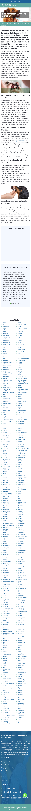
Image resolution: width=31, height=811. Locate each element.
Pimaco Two (6, 640)
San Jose (5, 570)
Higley (19, 430)
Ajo (18, 706)
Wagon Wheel (6, 389)
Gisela (19, 322)
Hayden (20, 434)
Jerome (20, 414)
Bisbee (19, 660)
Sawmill (5, 552)
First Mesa (20, 495)
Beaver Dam (21, 665)
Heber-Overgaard (22, 432)
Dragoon (20, 527)
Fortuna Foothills (22, 477)
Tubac (4, 425)
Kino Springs (21, 396)
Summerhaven (6, 489)
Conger (20, 721)
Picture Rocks (6, 644)
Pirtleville (5, 626)
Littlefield (20, 362)
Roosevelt (20, 525)
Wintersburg (6, 335)
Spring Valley (6, 511)
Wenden (5, 374)
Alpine (19, 697)
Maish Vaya (21, 351)
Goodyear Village (22, 450)
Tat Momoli (5, 464)
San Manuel (6, 566)
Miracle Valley (6, 723)
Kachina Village (22, 410)
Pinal (4, 638)
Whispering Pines (7, 365)
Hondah (20, 426)
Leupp (19, 367)
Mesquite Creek (22, 324)
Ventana (5, 400)
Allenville (20, 723)
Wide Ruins (6, 355)
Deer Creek (21, 543)
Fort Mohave (21, 482)
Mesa (19, 330)
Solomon (5, 703)
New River (5, 697)
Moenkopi (5, 719)
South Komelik (6, 514)
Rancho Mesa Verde (8, 608)
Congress (20, 565)
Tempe (4, 455)
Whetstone (5, 367)
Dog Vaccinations (6, 774)
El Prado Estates (22, 504)
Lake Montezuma (22, 378)
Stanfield (5, 531)
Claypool (20, 570)
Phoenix (5, 647)
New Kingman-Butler (8, 699)
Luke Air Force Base (23, 355)
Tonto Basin (6, 437)
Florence (20, 491)
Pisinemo (5, 624)
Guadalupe (20, 443)
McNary (20, 335)
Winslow (5, 339)
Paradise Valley (7, 669)
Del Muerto (20, 541)
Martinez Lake (6, 441)
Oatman (5, 462)
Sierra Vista (6, 527)
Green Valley (21, 444)
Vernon (4, 396)
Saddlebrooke (6, 579)
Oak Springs (6, 692)
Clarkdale (20, 574)
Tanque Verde (6, 466)
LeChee (20, 369)
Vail (4, 412)
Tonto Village (6, 435)
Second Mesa (6, 545)
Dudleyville (21, 520)
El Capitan (20, 507)
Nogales (5, 696)
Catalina (20, 613)
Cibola (19, 581)
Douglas (20, 529)
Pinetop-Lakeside (7, 631)
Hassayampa (21, 715)
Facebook (19, 809)
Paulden (5, 660)
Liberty (19, 719)
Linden (19, 365)
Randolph (20, 653)
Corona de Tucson (22, 556)
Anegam (20, 692)
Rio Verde (5, 595)
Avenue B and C (22, 672)
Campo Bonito (21, 629)
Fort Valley (20, 478)
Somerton (5, 518)
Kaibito (19, 407)
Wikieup (5, 353)
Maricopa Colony (7, 493)
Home (2, 23)
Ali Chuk (5, 671)
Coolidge (20, 563)
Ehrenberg (20, 509)
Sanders (5, 559)
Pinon (4, 627)
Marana (20, 340)
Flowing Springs (22, 489)
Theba (4, 452)
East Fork (20, 674)
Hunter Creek (21, 421)
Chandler (20, 599)
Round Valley (6, 586)
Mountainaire (6, 710)
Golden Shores (22, 455)
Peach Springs (6, 656)
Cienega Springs (22, 579)
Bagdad (20, 667)
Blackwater (20, 654)
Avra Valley (21, 669)
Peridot (4, 651)
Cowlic (19, 548)
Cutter (19, 547)
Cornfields (20, 559)
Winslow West (6, 337)
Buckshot (20, 644)
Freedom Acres (7, 403)
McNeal (20, 333)
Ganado (20, 468)
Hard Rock (20, 435)
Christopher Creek (22, 588)
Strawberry (5, 491)
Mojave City (21, 712)
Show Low (5, 529)
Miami (4, 724)
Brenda (19, 647)
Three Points (6, 450)
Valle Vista (5, 407)
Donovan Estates (22, 531)
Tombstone (5, 444)
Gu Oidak (5, 385)
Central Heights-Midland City (22, 601)
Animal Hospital (5, 765)
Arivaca (20, 685)
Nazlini (4, 705)
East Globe (20, 514)
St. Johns (5, 505)
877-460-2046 (9, 789)
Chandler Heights (22, 597)
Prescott (5, 618)
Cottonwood (21, 552)
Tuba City (5, 426)
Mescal (19, 326)
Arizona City (21, 681)
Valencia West (6, 410)
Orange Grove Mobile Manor (8, 684)
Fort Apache (21, 486)
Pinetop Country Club (8, 633)
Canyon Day (21, 624)
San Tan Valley (7, 561)
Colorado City (21, 566)
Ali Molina (5, 556)
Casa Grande (21, 618)
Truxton (5, 430)
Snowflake (5, 522)
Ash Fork (20, 676)
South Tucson (6, 513)
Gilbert (19, 462)
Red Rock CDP (7, 602)
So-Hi (4, 520)
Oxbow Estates (7, 680)
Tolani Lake (6, 448)
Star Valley (5, 500)
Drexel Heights (22, 523)
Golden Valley (21, 453)
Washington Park (7, 380)
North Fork (5, 649)
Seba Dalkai (6, 547)
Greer (4, 475)
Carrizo (4, 371)
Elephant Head (22, 502)
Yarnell (4, 331)
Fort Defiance (21, 484)
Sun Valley (5, 480)
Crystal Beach (21, 349)
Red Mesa (5, 606)
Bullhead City (21, 642)
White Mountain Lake (8, 364)
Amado (19, 696)
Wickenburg (6, 356)
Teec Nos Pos (6, 459)
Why (4, 358)
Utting (4, 414)
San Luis (5, 568)
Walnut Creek (6, 382)
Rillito (4, 601)
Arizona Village (22, 680)
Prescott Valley (7, 617)
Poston (4, 620)
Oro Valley (5, 681)
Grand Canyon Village (23, 448)
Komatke (20, 385)
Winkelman (6, 340)
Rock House (6, 593)
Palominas (5, 672)
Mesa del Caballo (22, 328)
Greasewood (21, 446)
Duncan (20, 518)
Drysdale (20, 522)
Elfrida (19, 500)
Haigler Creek (21, 439)
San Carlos (6, 572)
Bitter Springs (21, 658)
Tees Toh (5, 457)
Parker (4, 667)
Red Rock (5, 604)
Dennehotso (21, 540)
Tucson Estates (7, 421)
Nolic (4, 694)
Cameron (20, 633)
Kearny (19, 400)
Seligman (5, 540)
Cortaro (20, 554)
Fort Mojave (21, 710)
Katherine (20, 405)
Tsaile (4, 428)
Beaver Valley (21, 663)
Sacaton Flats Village (8, 581)
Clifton (19, 568)
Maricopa (20, 339)
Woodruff (20, 511)
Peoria (4, 653)
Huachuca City (21, 423)
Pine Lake (20, 347)
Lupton (19, 353)
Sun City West (6, 484)
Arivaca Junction (22, 683)
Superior (5, 473)
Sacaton (5, 583)
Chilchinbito (21, 595)
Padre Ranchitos (7, 678)
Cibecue (20, 583)
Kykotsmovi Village (23, 383)
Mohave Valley (6, 717)
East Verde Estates (23, 513)
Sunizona (5, 478)
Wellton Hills (6, 376)
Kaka (19, 586)
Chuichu (20, 584)
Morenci (5, 714)
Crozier (4, 676)
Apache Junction (22, 687)
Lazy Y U (20, 373)
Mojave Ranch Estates (9, 715)
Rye (4, 439)
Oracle (4, 687)
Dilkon (19, 342)
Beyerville (20, 694)
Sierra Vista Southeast (9, 525)
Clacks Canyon (22, 575)
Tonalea (20, 371)
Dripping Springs (22, 392)
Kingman (20, 398)
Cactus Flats (21, 636)
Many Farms (21, 344)
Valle (4, 405)
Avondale (20, 671)
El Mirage (20, 505)
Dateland (20, 545)
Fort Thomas (21, 480)
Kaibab (19, 409)
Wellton (5, 378)
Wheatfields (6, 369)
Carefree (20, 622)
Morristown (5, 712)
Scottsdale (5, 548)
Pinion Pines (6, 629)
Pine (4, 636)
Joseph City (21, 412)
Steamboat (5, 498)
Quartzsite (5, 615)
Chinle (19, 593)
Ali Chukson (21, 699)
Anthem (20, 688)
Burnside (20, 640)
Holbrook (20, 428)
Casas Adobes (21, 617)
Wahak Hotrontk (7, 387)
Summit (5, 487)
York (4, 330)
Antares (20, 690)
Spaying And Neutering (7, 768)
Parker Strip (6, 665)
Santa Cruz (6, 557)
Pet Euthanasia (5, 777)
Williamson (6, 346)
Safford (4, 577)
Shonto (4, 532)
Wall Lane (5, 383)
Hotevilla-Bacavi (22, 425)
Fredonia (20, 471)
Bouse (19, 651)
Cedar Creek (21, 608)
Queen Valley (6, 611)
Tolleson (5, 446)
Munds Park (6, 708)
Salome (5, 574)
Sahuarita (5, 575)
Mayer (19, 337)
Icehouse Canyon (22, 419)
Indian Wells (6, 622)
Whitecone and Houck (8, 362)
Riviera (19, 714)
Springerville (6, 509)
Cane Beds (21, 626)
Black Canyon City (22, 656)
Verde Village (6, 398)
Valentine (5, 409)
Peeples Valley (7, 654)
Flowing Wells (21, 487)
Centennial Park (22, 606)
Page (4, 674)
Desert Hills (21, 538)
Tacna (4, 468)
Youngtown (6, 326)
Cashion (20, 615)
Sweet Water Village (23, 389)
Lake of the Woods (22, 376)
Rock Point (5, 592)
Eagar (19, 516)
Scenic (4, 550)
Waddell (5, 391)
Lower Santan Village (23, 358)
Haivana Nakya (22, 437)
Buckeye (20, 645)
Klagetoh (20, 394)
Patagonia (5, 662)
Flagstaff (20, 493)
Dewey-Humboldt (22, 536)
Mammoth (20, 346)
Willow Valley (6, 344)
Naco (4, 706)
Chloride (20, 590)
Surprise (5, 471)
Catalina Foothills (22, 611)
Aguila (19, 708)
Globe (19, 459)
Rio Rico (5, 597)
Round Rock (6, 588)
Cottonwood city (22, 550)
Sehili (4, 541)
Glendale (20, 461)
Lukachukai (21, 356)
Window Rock (6, 342)
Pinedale (5, 635)
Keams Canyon (22, 401)
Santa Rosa (6, 554)
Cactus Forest (21, 635)
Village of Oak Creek (8, 392)
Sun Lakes (5, 482)
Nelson (4, 701)
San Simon (6, 563)
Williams (5, 347)
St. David (5, 507)
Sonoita (5, 516)
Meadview (20, 331)
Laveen (20, 374)
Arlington (20, 678)
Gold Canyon (21, 457)
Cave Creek (21, 610)
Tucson (4, 423)
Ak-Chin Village (22, 705)
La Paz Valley (21, 382)
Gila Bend (20, 466)
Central (19, 604)
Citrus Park (20, 577)
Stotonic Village (7, 496)
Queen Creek (6, 613)
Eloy (19, 496)
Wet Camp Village (7, 373)
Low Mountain (21, 360)
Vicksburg (5, 394)
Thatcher (5, 453)
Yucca (4, 324)
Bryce (19, 627)
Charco (19, 701)
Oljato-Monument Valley (7, 689)
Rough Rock (6, 590)
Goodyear (20, 452)
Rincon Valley (6, 599)
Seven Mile (6, 536)
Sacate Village (6, 584)
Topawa (5, 432)
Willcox (4, 349)
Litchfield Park (21, 364)
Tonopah (5, 443)
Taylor (4, 461)
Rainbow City (6, 610)
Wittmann (5, 333)
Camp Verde (21, 631)
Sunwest (5, 477)
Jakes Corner (21, 417)
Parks (4, 663)
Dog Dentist (4, 771)
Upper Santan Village (8, 495)
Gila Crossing (21, 464)
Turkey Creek (6, 417)
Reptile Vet (4, 780)
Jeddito (19, 416)
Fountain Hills (21, 475)
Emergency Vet (5, 762)
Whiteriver (5, 360)
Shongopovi (6, 534)
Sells (4, 538)
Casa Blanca (21, 620)
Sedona (5, 543)
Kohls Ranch (21, 387)
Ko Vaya (20, 391)
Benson (20, 662)
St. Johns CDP (6, 504)
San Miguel (6, 565)
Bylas (19, 638)
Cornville (20, 557)
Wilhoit (4, 351)
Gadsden (20, 470)
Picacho (5, 645)
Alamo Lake (21, 703)
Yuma (4, 322)
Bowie (19, 649)
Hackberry (20, 441)
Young (4, 328)
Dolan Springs (21, 534)
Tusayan (5, 416)
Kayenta (20, 403)
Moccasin (5, 721)
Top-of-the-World (7, 434)
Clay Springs (21, 572)
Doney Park (21, 532)
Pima (4, 642)
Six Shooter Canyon (8, 523)
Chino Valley (21, 592)
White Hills (5, 401)
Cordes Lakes (21, 561)
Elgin (19, 498)
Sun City (5, 486)
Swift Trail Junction (11, 23)
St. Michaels (6, 502)
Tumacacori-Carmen (8, 419)
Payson (5, 658)
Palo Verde (20, 717)
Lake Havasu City (22, 380)
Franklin (20, 473)
